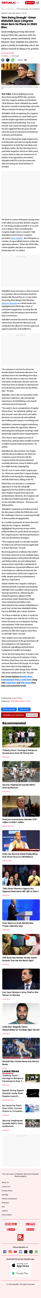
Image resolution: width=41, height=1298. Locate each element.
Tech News (5, 964)
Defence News (7, 860)
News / (3, 9)
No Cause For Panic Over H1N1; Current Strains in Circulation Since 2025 (12, 1110)
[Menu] (37, 2)
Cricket (4, 1068)
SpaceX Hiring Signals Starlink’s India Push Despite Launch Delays (13, 1095)
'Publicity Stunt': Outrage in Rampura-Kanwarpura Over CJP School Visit (19, 752)
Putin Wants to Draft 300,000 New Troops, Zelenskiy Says (17, 924)
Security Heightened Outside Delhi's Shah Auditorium (18, 786)
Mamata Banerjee (9, 303)
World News (6, 930)
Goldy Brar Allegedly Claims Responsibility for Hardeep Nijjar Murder (21, 1028)
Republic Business (8, 826)
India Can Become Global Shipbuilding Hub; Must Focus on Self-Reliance (19, 855)
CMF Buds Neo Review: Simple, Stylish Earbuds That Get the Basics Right (19, 959)
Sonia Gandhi (16, 238)
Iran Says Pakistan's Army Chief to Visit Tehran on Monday (20, 994)
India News (5, 56)
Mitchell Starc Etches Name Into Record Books (20, 1063)
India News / (11, 9)
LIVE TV (31, 2)
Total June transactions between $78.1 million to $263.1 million (19, 821)
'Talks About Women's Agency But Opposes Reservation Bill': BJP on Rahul (20, 890)
